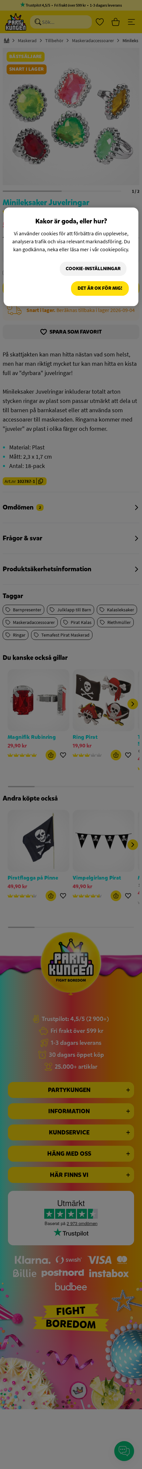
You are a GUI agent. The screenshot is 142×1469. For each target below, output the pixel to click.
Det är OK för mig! (100, 288)
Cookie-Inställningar (93, 269)
